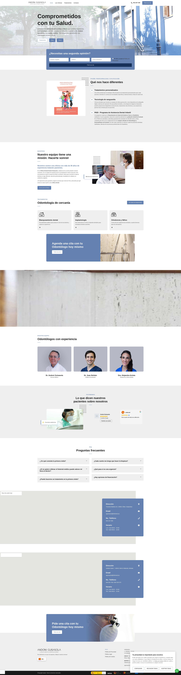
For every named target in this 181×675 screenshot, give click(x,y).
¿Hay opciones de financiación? (105, 477)
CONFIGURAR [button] (138, 668)
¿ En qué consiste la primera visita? (53, 461)
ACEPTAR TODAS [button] (166, 668)
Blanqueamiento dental (48, 220)
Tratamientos (67, 3)
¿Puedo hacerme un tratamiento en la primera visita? (59, 479)
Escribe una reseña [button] (106, 420)
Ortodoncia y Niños (119, 220)
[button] (63, 461)
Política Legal (108, 654)
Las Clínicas (58, 3)
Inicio (51, 3)
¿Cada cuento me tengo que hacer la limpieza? (111, 461)
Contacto (76, 3)
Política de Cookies (110, 656)
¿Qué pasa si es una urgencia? (105, 469)
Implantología (80, 220)
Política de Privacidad (110, 651)
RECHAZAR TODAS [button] (152, 668)
